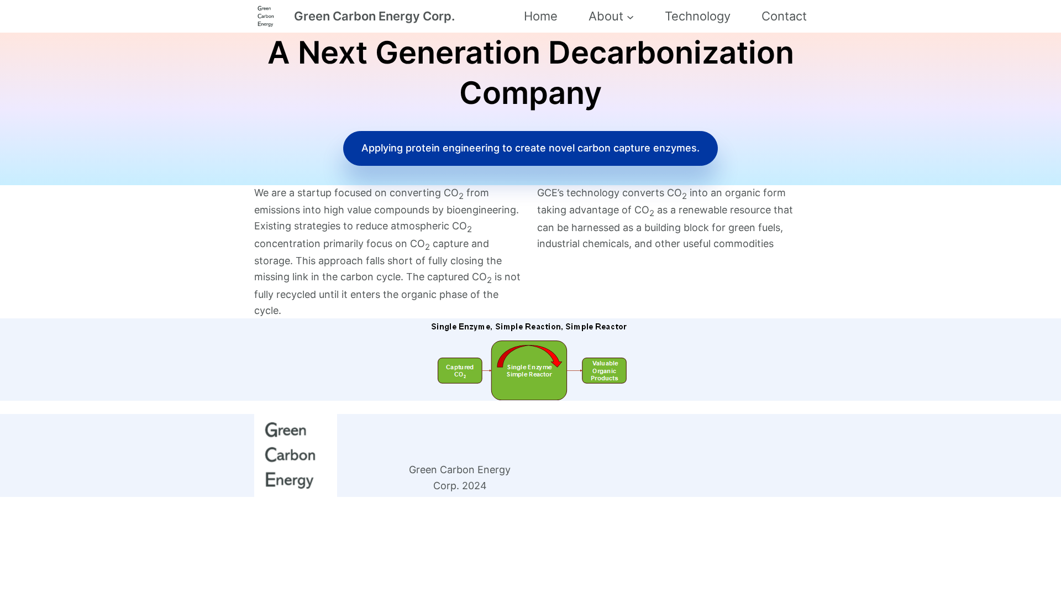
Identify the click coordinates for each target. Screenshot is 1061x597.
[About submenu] (630, 16)
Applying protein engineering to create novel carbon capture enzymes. (530, 148)
